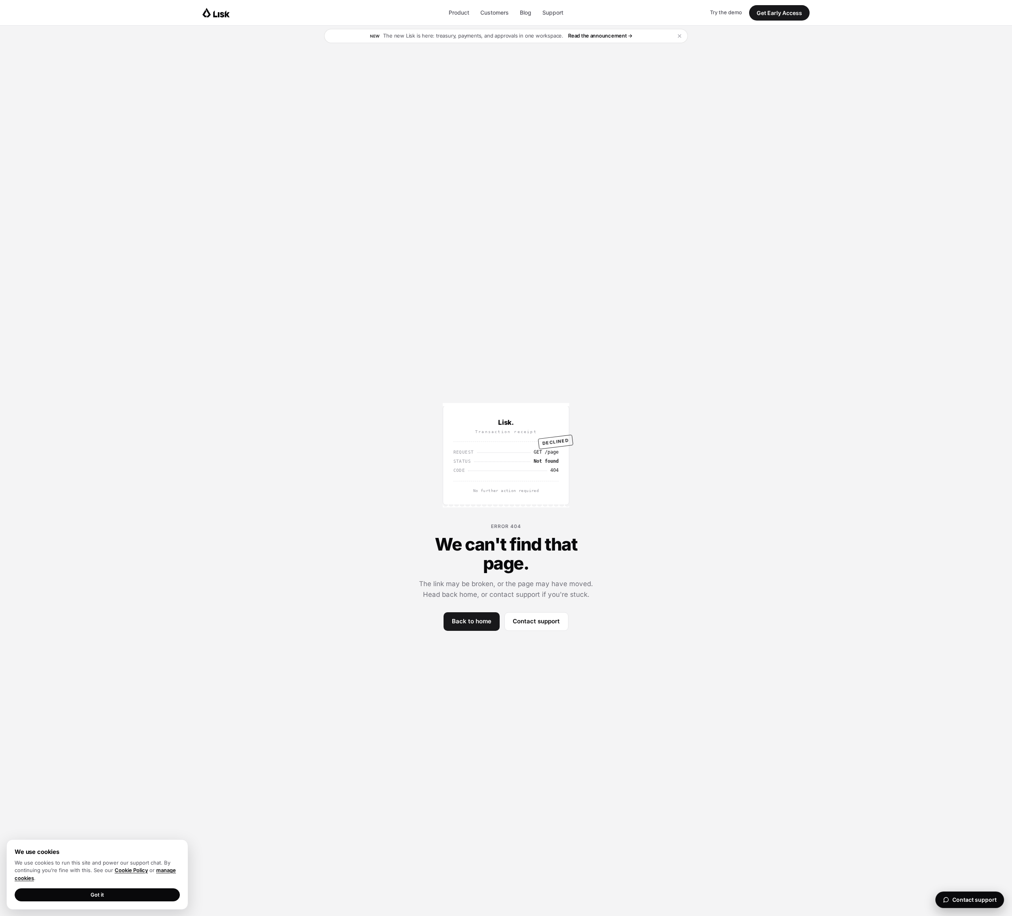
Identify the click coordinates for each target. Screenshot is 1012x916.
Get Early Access (779, 12)
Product (459, 12)
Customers (494, 12)
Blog (525, 12)
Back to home (471, 621)
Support (552, 12)
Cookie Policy (131, 870)
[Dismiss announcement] (679, 36)
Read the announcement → (600, 35)
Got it (97, 894)
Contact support (536, 621)
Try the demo (726, 12)
